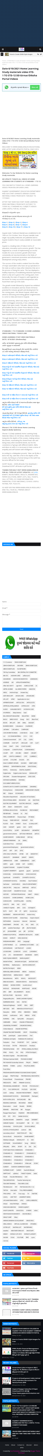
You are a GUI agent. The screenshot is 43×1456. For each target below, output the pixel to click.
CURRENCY (33, 756)
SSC (35, 1147)
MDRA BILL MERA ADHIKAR (11, 972)
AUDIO (5, 709)
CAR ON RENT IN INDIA (10, 733)
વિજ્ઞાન (10, 379)
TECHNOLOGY (7, 1187)
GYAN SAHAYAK (31, 874)
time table (14, 1190)
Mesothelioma (7, 978)
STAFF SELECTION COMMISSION (13, 1150)
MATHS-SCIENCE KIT (29, 965)
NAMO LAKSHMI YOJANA (24, 998)
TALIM (5, 1177)
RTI (9, 1116)
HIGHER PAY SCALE (20, 891)
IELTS (4, 911)
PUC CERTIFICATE (13, 1089)
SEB (30, 1130)
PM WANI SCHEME (26, 1059)
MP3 (4, 992)
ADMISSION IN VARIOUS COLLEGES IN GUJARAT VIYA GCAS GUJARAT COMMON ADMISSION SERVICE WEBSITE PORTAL (26, 1331)
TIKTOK (5, 1190)
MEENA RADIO (18, 975)
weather (5, 1231)
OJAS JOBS (20, 1019)
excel (26, 807)
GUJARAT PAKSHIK (8, 867)
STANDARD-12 (31, 1153)
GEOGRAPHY (26, 830)
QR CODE (33, 1089)
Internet (24, 921)
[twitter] (11, 1258)
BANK (33, 716)
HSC (18, 904)
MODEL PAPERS (15, 985)
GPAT (5, 850)
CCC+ (25, 736)
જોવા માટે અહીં (26, 355)
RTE (4, 1116)
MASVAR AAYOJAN (20, 961)
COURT (5, 753)
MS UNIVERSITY (18, 992)
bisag (22, 719)
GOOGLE (19, 844)
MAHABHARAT (18, 955)
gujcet (28, 871)
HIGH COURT (7, 891)
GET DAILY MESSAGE (26, 834)
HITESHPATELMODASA (18, 894)
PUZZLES (24, 1089)
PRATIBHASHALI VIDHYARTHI (30, 1076)
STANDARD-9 (18, 1163)
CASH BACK (23, 733)
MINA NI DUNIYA (8, 982)
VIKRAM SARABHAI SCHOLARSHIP (13, 1221)
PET (18, 1049)
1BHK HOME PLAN (20, 662)
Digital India (7, 773)
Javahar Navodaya (14, 928)
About (13, 1445)
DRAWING (33, 787)
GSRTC (5, 864)
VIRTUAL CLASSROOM (21, 1224)
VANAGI (24, 1204)
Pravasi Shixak (7, 1079)
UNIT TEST (13, 1197)
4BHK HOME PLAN (9, 669)
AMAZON (32, 689)
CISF (31, 743)
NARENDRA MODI (8, 1002)
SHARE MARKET (29, 1136)
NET (13, 1009)
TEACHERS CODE (23, 1184)
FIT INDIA (31, 817)
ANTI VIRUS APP (8, 696)
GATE (30, 827)
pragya (5, 1076)
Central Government (9, 739)
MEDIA (24, 972)
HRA (13, 904)
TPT (14, 1194)
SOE (32, 1140)
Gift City (29, 837)
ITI (37, 924)
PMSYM (5, 1066)
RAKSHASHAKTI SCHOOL (10, 1096)
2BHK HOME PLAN (9, 665)
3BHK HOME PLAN (31, 665)
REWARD (6, 1110)
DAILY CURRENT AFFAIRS (10, 763)
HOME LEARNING (17, 898)
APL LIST (5, 699)
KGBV (37, 935)
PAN (4, 1035)
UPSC (21, 1200)
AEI (12, 682)
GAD (4, 827)
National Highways (9, 1005)
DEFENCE (6, 766)
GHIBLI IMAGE (20, 837)
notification (13, 1015)
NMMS (35, 1012)
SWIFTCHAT (6, 1173)
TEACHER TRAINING (9, 1184)
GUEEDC (30, 864)
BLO (28, 719)
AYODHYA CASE (29, 709)
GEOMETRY (35, 830)
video (36, 1210)
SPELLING (6, 1147)
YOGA (12, 1237)
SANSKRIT (34, 1120)
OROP (25, 1032)
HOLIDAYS (6, 898)
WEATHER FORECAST (17, 1231)
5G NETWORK (21, 669)
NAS (18, 1002)
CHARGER (6, 743)
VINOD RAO (30, 1221)
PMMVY (35, 1062)
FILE (26, 813)
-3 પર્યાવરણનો (10, 355)
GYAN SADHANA (18, 874)
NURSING (6, 1019)
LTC (9, 955)
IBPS (18, 908)
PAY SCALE (6, 1046)
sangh (27, 1120)
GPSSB (21, 854)
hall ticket (6, 884)
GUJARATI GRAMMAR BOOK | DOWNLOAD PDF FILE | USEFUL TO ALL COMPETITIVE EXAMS (26, 1423)
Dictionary (13, 770)
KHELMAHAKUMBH (9, 941)
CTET (25, 756)
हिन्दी (27, 1237)
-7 (20, 225)
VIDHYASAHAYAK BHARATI (11, 1214)
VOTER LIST (6, 1227)
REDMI (30, 1103)
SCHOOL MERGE (30, 1126)
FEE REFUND (7, 813)
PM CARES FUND (22, 1056)
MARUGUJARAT (24, 958)
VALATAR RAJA (14, 1204)
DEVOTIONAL (32, 766)
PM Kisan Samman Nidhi (10, 1059)
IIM (16, 911)
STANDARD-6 (18, 1160)
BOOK (5, 723)
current (5, 760)
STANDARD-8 (11, 61)
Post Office (6, 1069)
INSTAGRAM (7, 921)
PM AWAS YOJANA (8, 1056)
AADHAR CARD (15, 676)
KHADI (5, 938)
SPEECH (33, 1143)
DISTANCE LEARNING (9, 780)
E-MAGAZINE (19, 790)
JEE (23, 928)
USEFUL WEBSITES (31, 1200)
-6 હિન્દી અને (10, 367)
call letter (6, 729)
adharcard (26, 676)
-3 (20, 222)
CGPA (31, 739)
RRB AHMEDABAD (32, 1113)
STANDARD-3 (18, 1157)
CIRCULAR (24, 743)
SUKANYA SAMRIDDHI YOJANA (20, 1167)
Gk (19, 840)
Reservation (7, 1106)
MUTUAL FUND (8, 995)
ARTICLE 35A (20, 702)
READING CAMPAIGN (9, 1103)
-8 (26, 225)
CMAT (11, 746)
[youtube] (11, 1268)
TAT (26, 1177)
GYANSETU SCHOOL (28, 877)
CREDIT (26, 753)
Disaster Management (19, 776)
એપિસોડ (18, 355)
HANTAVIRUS (16, 884)
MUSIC (28, 992)
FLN (31, 820)
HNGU (36, 894)
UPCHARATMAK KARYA (10, 1200)
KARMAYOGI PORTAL (9, 935)
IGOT (10, 911)
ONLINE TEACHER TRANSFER (12, 1032)
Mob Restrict (33, 982)
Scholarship (7, 1126)
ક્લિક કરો (35, 87)
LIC (37, 945)
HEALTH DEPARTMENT (29, 884)
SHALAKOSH (18, 1136)
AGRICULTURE (28, 686)
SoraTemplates (15, 1451)
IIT (20, 911)
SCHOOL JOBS (17, 1126)
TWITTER (34, 1194)
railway (11, 1093)
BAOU (5, 719)
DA (28, 760)
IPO (27, 924)
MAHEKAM (28, 955)
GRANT (24, 857)
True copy (21, 1194)
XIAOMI (5, 1237)
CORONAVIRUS (29, 750)
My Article (18, 995)
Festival (15, 813)
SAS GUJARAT (20, 1123)
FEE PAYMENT (34, 810)
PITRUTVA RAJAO (31, 1052)
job (20, 931)
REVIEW (29, 1106)
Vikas (15, 1217)
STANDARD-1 (29, 1150)
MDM (19, 968)
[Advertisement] (21, 23)
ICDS (24, 908)
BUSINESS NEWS (8, 726)
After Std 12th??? (8, 686)
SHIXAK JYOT (21, 1140)
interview (33, 921)
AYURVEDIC (6, 713)
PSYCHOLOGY (34, 1086)
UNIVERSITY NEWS (24, 1197)
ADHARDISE (6, 679)
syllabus (15, 1173)
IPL (22, 924)
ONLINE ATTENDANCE (26, 1022)
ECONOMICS (19, 793)
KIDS (19, 941)
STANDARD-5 (7, 1160)
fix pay (5, 820)
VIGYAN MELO (26, 1214)
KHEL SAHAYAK (22, 938)
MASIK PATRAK (7, 961)
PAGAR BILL (33, 1032)
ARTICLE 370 (30, 702)
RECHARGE (22, 1103)
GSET (33, 861)
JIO (4, 931)
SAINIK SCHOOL (23, 1116)
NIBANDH (27, 1012)
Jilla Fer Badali (31, 928)
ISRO (32, 924)
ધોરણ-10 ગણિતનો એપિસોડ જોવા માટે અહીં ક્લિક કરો (19, 385)
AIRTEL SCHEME (8, 689)
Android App (14, 692)
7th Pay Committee (9, 672)
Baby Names (17, 713)
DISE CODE (31, 776)
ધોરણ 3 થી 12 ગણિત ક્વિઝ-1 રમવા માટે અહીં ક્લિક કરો (20, 395)
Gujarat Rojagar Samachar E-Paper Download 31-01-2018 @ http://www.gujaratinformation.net (25, 1391)
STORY (36, 1163)
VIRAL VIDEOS (7, 1224)
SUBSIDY (6, 1167)
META (16, 978)
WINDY (5, 1234)
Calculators (19, 726)
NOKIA (5, 1015)
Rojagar (27, 1110)
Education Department (10, 797)
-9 (6, 227)
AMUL (5, 692)
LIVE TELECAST (19, 948)
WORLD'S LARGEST (30, 1234)
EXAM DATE (18, 807)
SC (33, 1123)
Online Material (8, 1029)
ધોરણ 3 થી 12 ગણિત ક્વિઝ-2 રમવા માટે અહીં (17, 399)
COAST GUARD (26, 746)
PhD (22, 1052)
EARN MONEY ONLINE (32, 790)
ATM (33, 706)
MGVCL (23, 978)
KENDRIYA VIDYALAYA (25, 935)
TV (28, 1194)
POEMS (12, 1066)
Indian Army (31, 914)
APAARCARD (30, 696)
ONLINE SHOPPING (21, 1029)
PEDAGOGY (23, 1046)
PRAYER (28, 1079)
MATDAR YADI (33, 961)
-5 (6, 225)
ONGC (15, 1022)
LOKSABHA (33, 951)
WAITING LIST (17, 1227)
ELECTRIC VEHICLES (25, 803)
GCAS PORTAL (7, 830)
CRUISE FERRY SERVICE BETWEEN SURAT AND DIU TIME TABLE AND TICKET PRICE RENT (26, 1433)
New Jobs (6, 1012)
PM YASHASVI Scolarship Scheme (13, 1062)
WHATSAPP (30, 1231)
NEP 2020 (6, 1009)
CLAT (37, 743)
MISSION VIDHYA (21, 982)
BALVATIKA (25, 716)
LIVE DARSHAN (7, 948)
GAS (24, 827)
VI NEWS (28, 1210)
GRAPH (31, 857)
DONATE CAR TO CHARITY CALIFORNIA (15, 787)
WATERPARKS (28, 1227)
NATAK (24, 1002)
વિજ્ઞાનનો (24, 367)
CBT (37, 733)
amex (21, 1448)
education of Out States (27, 797)
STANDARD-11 (19, 1153)
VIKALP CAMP (7, 1217)
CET (20, 739)
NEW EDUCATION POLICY (25, 1009)
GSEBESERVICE (25, 861)
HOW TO (6, 904)
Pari (31, 1035)
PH (17, 1052)
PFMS (5, 1052)
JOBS (36, 472)
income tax (33, 911)
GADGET (11, 827)
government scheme (27, 847)
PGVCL (11, 1052)
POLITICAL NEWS (29, 1066)
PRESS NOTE (7, 1083)
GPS (16, 850)
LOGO (25, 951)
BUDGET (31, 723)
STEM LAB (28, 1163)
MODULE (6, 988)
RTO (14, 1116)
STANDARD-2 (7, 1157)
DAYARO (23, 763)
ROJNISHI (21, 1113)
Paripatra (6, 1042)
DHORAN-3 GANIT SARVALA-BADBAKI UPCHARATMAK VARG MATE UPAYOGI (25, 1311)
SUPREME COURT (8, 1170)
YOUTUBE (20, 1237)
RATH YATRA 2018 (9, 1099)
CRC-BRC (18, 753)
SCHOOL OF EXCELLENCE (11, 1130)
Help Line (17, 887)
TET (16, 1187)
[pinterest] (11, 1263)
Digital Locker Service (20, 773)
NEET (31, 1005)
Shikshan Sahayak (8, 1140)
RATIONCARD (21, 1099)
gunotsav (36, 871)
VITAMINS (33, 1224)
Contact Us (20, 1445)
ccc (4, 736)
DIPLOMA (6, 776)
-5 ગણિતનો (9, 363)
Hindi (30, 891)
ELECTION (36, 800)
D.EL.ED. (21, 760)
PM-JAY (28, 1062)
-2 (13, 222)
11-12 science (7, 662)
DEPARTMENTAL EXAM (18, 766)
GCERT (17, 830)
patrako (34, 1042)
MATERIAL (6, 965)
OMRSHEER (6, 1022)
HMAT (30, 894)
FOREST (18, 824)
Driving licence (7, 790)
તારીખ (9, 405)
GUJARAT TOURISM (23, 867)
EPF (4, 807)
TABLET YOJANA (26, 1173)
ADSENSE (6, 682)
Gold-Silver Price (8, 844)
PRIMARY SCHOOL (24, 1083)
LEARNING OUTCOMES (27, 945)
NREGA (27, 1015)
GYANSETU (16, 877)
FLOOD (5, 824)
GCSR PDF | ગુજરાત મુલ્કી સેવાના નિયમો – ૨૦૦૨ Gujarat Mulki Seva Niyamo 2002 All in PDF (25, 1290)
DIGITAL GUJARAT (25, 770)
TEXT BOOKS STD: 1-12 (27, 1187)
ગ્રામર (33, 1237)
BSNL (24, 723)
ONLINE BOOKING (25, 1025)
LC (16, 945)
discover (29, 1445)
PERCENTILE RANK (8, 1049)
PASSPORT (21, 1042)
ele (29, 800)
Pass (13, 1042)
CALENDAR (29, 726)
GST (23, 864)
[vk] (31, 1263)
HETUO (33, 887)
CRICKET (33, 753)
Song (26, 1143)
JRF (24, 931)
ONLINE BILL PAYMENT (10, 1025)
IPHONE (16, 924)
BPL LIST (12, 723)
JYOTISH (30, 931)
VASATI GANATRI (8, 1210)
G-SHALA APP (33, 824)
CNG (17, 746)
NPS (21, 1015)
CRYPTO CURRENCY (15, 756)
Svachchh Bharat (29, 1170)
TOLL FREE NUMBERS (26, 1190)
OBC (13, 1019)
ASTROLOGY (25, 706)
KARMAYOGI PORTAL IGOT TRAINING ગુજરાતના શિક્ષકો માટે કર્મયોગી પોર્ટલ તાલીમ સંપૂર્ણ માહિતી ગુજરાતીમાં (25, 1301)
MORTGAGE (26, 988)
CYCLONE (14, 760)
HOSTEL (28, 901)
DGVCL (5, 770)
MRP (10, 992)
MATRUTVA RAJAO (9, 968)
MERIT (27, 975)
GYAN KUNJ (6, 874)
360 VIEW (20, 665)
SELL (30, 1133)
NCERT (20, 1005)
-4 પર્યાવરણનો (10, 359)
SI (27, 1140)
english (36, 803)
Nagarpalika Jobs (8, 998)
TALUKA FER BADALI (16, 1177)
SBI (28, 1123)
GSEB (16, 861)
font (12, 824)
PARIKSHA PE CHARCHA (25, 1039)
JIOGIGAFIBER (12, 931)
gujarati (21, 871)
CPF (12, 753)
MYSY (26, 995)
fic (21, 813)
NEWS (13, 1012)
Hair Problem (32, 881)
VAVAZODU (20, 1210)
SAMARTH (19, 1120)
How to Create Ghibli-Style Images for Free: (26, 1340)
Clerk (5, 746)
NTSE (33, 1015)
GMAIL (25, 840)
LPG (4, 955)
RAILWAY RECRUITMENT (24, 1093)
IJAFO (25, 911)
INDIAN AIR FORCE (18, 914)
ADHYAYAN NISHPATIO (20, 679)
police (19, 1066)
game (19, 827)
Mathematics (16, 965)
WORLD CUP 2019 (16, 1234)
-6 (13, 225)
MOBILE (5, 985)
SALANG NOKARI (8, 1120)
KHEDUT (12, 938)
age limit (19, 686)
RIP (22, 1110)
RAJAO (36, 1093)
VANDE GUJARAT (24, 1207)
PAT (28, 1042)
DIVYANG (22, 780)
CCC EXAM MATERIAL (14, 736)
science (23, 1130)
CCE (31, 736)
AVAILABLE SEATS (15, 709)
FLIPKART (25, 820)
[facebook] (11, 1253)
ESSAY (10, 807)
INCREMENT (6, 914)
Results (22, 1106)
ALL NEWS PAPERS (20, 689)
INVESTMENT (7, 924)
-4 (26, 222)
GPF (10, 850)
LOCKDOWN (7, 951)
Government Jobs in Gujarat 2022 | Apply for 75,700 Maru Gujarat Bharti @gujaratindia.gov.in (25, 1370)
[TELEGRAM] (31, 1268)
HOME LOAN (30, 898)
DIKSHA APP (33, 773)
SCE (37, 1123)
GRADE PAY (34, 854)
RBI (29, 1099)
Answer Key (24, 692)
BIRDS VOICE (14, 719)
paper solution (22, 1035)
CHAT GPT (15, 743)
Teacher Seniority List (23, 1180)
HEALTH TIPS (7, 887)
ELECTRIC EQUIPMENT (10, 803)
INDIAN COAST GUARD (10, 918)
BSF (19, 723)
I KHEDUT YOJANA (8, 908)
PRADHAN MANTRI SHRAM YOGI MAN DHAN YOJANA (19, 1072)
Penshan (32, 1046)
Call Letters (15, 729)
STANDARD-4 (29, 1157)
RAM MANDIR (25, 1096)
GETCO (37, 834)
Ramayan (35, 1096)
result (15, 1106)
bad (25, 713)
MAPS (36, 955)
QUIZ (5, 1093)
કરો (36, 355)
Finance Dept (22, 817)
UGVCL (5, 1197)
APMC (13, 699)
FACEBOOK (23, 810)
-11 (21, 227)
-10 (13, 227)
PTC (4, 1089)
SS (25, 1147)
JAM (4, 928)
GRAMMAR (16, 857)
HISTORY (6, 894)
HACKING (23, 881)
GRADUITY (6, 857)
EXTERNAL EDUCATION (10, 810)
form (24, 824)
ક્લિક (33, 355)
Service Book (7, 1136)
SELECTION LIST (22, 1133)
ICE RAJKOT (31, 908)
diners (36, 1445)
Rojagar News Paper (9, 1113)
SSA (30, 1147)
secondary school (8, 1133)
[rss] (31, 1258)
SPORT (20, 1147)
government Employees (10, 847)
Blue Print (35, 719)
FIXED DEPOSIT (14, 820)
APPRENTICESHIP (8, 702)
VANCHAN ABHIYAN (9, 1207)
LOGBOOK (17, 951)
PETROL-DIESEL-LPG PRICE (30, 1049)
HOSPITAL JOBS (19, 901)
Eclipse (10, 793)
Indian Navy (23, 918)
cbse (31, 733)
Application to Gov (23, 699)
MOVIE (34, 988)
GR (27, 854)
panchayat (12, 1035)
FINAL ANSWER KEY (9, 817)
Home (4, 61)
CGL (25, 739)
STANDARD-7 (29, 1160)
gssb (11, 864)
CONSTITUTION (17, 750)
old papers (29, 1019)
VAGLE (5, 1204)
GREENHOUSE (7, 861)
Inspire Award (34, 918)
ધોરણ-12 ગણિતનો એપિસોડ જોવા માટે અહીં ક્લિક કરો (19, 389)
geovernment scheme (10, 834)
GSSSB (18, 864)
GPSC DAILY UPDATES (10, 854)
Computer (6, 750)
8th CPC (5, 676)
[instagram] (31, 1253)
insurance (16, 921)
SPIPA (13, 1147)
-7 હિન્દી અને (10, 373)
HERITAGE (25, 887)
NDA (25, 1005)
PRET (14, 1083)
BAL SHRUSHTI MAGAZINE (11, 716)
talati (35, 1173)
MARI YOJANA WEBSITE (10, 958)
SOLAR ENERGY (17, 1143)
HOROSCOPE (7, 901)
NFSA (19, 1012)
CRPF (4, 756)
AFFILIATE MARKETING (23, 682)
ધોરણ (4, 222)
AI (36, 686)
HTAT (24, 904)
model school (27, 985)
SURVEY (19, 1170)
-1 (6, 222)
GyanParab (6, 877)
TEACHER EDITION (8, 1180)
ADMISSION (33, 679)
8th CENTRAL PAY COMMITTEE (27, 672)
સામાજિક (18, 367)
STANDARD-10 (7, 1153)
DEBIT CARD (33, 763)
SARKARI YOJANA (8, 1123)
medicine (32, 972)
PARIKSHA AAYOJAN (9, 1039)
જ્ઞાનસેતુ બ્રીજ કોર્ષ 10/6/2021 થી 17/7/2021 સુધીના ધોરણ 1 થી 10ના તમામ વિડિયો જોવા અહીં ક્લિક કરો (21, 415)
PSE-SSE (24, 1086)
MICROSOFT (32, 978)
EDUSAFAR (22, 800)
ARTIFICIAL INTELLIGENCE (11, 706)
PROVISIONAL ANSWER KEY (11, 1086)
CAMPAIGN (25, 729)
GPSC (21, 850)
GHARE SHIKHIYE (8, 837)
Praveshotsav (19, 1079)
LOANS (28, 948)
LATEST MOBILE (8, 945)
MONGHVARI (16, 988)
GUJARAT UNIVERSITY (9, 871)
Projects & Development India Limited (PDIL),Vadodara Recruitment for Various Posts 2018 (26, 1380)
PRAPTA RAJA (14, 1076)
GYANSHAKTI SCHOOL (10, 881)
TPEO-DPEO (7, 1194)
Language (26, 941)
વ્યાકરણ (5, 1241)
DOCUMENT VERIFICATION (11, 783)
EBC (4, 793)
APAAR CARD (20, 696)
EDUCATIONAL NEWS (9, 800)
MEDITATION (7, 975)
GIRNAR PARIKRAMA (9, 840)
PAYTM (15, 1046)
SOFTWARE (6, 1143)
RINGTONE (14, 1110)
